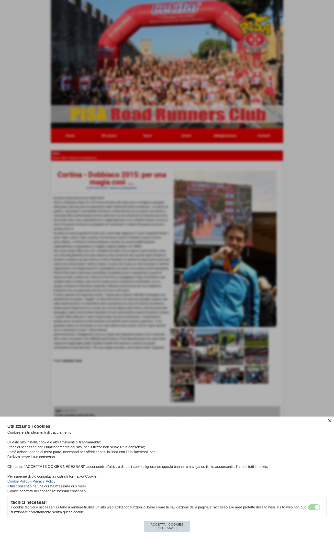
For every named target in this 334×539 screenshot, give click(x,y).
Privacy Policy (44, 481)
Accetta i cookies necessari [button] (167, 526)
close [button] (330, 421)
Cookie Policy (18, 481)
